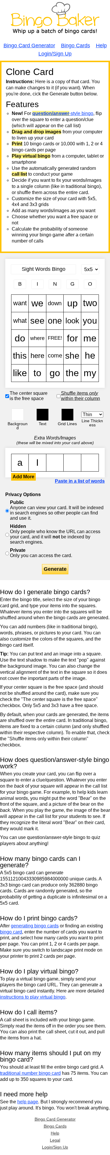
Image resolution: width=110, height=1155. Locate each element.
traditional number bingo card (30, 1073)
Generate (55, 569)
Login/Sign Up (55, 54)
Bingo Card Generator (29, 45)
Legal (55, 1140)
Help (101, 45)
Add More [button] (23, 476)
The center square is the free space (29, 396)
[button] (17, 415)
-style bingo (62, 113)
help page (27, 1101)
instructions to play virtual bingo (32, 997)
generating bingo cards (35, 925)
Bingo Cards (75, 45)
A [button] (14, 72)
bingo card (11, 931)
